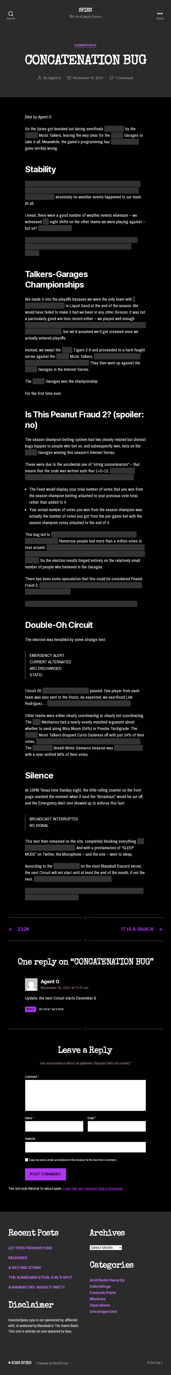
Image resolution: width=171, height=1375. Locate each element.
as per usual (114, 129)
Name (29, 1118)
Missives (98, 1299)
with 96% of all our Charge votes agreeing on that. (89, 703)
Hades (67, 350)
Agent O (54, 78)
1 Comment (124, 78)
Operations (100, 1305)
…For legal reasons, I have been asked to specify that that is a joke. (81, 604)
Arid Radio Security (107, 1280)
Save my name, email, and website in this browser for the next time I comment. (73, 1160)
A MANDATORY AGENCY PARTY (36, 1287)
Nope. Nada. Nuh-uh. (55, 228)
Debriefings (85, 45)
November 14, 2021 (88, 78)
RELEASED (17, 1258)
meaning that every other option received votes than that (88, 741)
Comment (32, 1077)
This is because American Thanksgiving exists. (73, 879)
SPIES (85, 10)
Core (37, 722)
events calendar (66, 866)
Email (92, 1118)
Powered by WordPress (52, 1363)
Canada (31, 135)
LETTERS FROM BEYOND (30, 1248)
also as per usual (125, 142)
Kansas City (43, 748)
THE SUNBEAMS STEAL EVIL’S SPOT (40, 1277)
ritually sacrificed (128, 748)
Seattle (117, 135)
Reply (30, 1009)
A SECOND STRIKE (24, 1267)
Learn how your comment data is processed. (93, 1188)
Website (30, 1138)
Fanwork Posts (103, 1292)
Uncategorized (103, 1311)
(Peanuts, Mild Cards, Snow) (65, 691)
